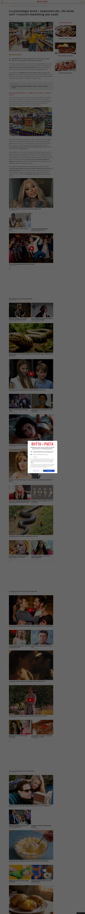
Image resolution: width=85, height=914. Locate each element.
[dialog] (42, 457)
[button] (42, 457)
